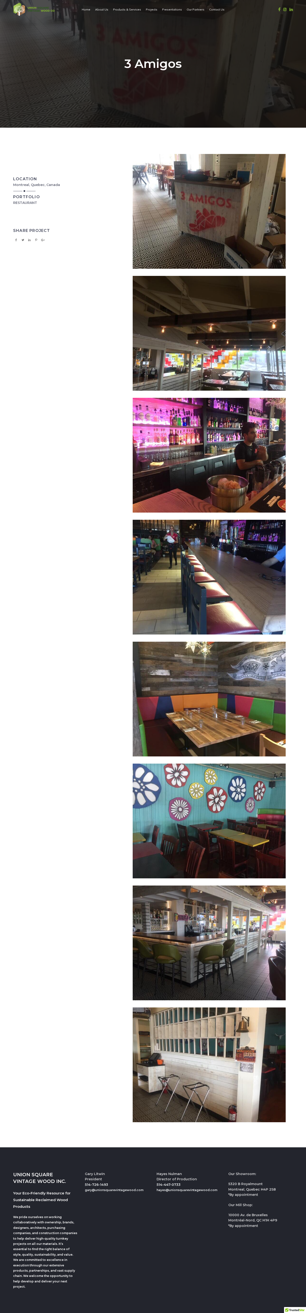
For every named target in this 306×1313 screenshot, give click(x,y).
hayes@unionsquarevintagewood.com (187, 1190)
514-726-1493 (96, 1184)
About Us (101, 9)
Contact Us (216, 9)
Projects (151, 9)
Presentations (172, 9)
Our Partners (195, 9)
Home (86, 9)
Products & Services (127, 9)
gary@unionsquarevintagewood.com (114, 1190)
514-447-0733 (168, 1184)
